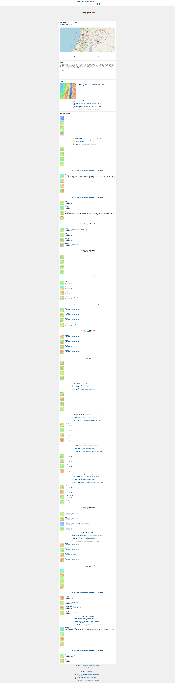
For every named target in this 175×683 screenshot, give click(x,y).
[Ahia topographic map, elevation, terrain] (62, 409)
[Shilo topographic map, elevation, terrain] (62, 603)
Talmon (66, 318)
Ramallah (75, 324)
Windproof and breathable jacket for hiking (90, 448)
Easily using (88, 56)
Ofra (65, 371)
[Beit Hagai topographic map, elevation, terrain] (62, 576)
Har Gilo (66, 340)
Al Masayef (67, 291)
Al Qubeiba (67, 397)
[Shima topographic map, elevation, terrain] (62, 514)
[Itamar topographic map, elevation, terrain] (62, 430)
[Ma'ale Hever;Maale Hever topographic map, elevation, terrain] (62, 497)
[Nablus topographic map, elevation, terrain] (62, 213)
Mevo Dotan (67, 265)
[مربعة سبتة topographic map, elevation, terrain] (62, 555)
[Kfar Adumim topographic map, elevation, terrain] (62, 315)
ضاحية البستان (67, 392)
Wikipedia (61, 70)
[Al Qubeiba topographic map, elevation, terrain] (62, 399)
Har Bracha (67, 335)
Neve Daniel (67, 184)
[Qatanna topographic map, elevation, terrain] (62, 363)
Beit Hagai (67, 574)
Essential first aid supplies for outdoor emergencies (87, 389)
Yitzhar (66, 296)
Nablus (66, 211)
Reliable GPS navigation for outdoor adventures (92, 140)
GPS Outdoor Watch (78, 106)
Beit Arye (66, 308)
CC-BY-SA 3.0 (66, 70)
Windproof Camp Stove (79, 103)
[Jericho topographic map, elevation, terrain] (62, 118)
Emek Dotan (67, 216)
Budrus (66, 345)
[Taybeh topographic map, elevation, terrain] (62, 128)
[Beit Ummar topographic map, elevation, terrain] (62, 598)
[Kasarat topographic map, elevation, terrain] (62, 466)
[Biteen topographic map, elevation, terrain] (62, 471)
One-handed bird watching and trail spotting (90, 538)
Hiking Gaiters (78, 445)
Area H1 (72, 554)
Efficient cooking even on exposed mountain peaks (93, 103)
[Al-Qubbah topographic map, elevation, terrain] (62, 502)
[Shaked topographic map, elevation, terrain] (62, 440)
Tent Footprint (77, 386)
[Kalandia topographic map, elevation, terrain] (62, 159)
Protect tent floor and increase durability (87, 386)
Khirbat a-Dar (67, 402)
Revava (66, 459)
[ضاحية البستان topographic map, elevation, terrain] (62, 394)
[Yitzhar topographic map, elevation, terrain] (62, 298)
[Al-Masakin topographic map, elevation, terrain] (62, 613)
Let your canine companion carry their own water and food (92, 451)
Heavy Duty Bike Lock (79, 141)
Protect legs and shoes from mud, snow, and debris (90, 445)
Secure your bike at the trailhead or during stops (92, 141)
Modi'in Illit (67, 255)
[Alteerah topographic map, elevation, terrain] (62, 325)
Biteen (66, 469)
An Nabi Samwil (68, 147)
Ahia (65, 407)
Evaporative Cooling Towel (81, 619)
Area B (72, 239)
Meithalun (67, 627)
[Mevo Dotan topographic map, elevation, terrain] (62, 267)
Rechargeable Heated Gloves (79, 535)
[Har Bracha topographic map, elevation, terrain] (62, 337)
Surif (66, 189)
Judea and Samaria (74, 229)
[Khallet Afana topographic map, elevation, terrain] (62, 425)
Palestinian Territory (68, 175)
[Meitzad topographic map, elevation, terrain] (62, 545)
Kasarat (66, 464)
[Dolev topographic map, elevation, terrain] (62, 368)
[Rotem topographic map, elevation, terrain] (62, 524)
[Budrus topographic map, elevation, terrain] (62, 347)
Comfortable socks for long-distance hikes (89, 388)
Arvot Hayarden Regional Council (84, 523)
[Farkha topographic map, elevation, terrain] (62, 262)
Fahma (66, 632)
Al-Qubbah (67, 500)
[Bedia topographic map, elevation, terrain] (62, 661)
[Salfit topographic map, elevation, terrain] (62, 154)
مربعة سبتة (67, 553)
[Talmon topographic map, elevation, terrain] (62, 320)
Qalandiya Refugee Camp (69, 606)
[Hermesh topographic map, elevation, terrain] (62, 435)
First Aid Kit (76, 389)
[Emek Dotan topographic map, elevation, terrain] (62, 218)
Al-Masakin (67, 611)
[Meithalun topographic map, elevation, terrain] (62, 629)
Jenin (66, 286)
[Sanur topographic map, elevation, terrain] (62, 176)
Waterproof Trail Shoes (79, 107)
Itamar (66, 428)
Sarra (66, 654)
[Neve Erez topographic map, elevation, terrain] (62, 352)
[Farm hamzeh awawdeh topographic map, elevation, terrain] (62, 644)
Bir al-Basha (67, 569)
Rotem (66, 522)
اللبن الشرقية (67, 579)
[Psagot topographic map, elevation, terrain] (62, 492)
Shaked (66, 438)
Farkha (66, 260)
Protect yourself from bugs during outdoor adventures (90, 383)
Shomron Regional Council (83, 229)
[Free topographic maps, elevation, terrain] (60, 24)
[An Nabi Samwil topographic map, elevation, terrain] (62, 149)
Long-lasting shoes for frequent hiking (90, 416)
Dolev (66, 366)
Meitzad (66, 543)
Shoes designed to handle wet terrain (91, 107)
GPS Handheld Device (79, 140)
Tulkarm (66, 206)
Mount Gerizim (68, 131)
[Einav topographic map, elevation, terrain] (62, 456)
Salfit (66, 152)
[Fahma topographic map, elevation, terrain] (62, 634)
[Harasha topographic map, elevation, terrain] (62, 378)
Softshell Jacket (78, 448)
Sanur (66, 174)
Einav (66, 454)
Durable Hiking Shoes (78, 416)
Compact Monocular (78, 538)
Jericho (66, 116)
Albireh (75, 292)
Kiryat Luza (67, 238)
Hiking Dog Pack (78, 451)
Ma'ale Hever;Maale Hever (70, 495)
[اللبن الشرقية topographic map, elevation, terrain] (62, 581)
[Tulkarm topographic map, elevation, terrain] (62, 208)
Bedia (66, 659)
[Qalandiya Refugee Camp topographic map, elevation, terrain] (62, 608)
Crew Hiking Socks (78, 388)
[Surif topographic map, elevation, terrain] (62, 191)
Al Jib (66, 162)
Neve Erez (67, 350)
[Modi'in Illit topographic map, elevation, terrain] (62, 257)
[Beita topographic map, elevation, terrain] (62, 529)
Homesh (66, 228)
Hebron (75, 554)
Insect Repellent (77, 383)
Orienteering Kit (77, 144)
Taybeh (66, 126)
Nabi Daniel (67, 179)
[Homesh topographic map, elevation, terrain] (62, 230)
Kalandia (66, 157)
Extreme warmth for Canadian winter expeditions (95, 535)
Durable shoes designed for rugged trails (88, 419)
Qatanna (66, 361)
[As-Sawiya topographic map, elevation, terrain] (62, 283)
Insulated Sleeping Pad (79, 385)
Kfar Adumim (67, 313)
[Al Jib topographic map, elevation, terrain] (62, 164)
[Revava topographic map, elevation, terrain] (62, 461)
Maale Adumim (82, 465)
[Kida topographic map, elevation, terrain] (62, 560)
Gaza (72, 501)
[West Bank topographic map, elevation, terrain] (68, 91)
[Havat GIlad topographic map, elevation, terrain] (62, 123)
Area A (72, 175)
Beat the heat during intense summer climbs (94, 619)
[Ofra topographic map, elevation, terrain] (62, 373)
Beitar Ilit (81, 424)
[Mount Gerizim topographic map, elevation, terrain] (62, 133)
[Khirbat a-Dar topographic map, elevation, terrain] (62, 404)
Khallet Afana (67, 423)
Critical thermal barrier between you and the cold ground (94, 385)
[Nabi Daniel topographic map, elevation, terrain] (62, 181)
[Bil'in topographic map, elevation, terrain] (62, 272)
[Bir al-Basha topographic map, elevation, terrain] (62, 571)
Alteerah (66, 323)
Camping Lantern (78, 104)
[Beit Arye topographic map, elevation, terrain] (62, 310)
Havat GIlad (67, 121)
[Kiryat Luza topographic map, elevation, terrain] (62, 240)
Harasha (66, 376)
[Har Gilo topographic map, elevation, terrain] (62, 342)
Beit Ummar (67, 596)
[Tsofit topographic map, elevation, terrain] (62, 519)
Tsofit (66, 517)
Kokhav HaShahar (68, 584)
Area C (78, 229)
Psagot (66, 490)
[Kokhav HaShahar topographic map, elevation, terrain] (62, 586)
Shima (66, 512)
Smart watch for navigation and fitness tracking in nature (93, 106)
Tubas (66, 201)
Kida (65, 558)
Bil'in (66, 270)
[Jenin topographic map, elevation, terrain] (62, 288)
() (92, 84)
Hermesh (66, 433)
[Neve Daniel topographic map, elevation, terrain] (62, 186)
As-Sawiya (67, 281)
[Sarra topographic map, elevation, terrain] (62, 656)
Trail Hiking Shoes (78, 101)
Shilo (66, 601)
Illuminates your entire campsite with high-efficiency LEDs (92, 104)
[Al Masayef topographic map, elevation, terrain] (62, 293)
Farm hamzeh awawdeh (69, 642)
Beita (66, 527)
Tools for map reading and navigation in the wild (89, 144)
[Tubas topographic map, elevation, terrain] (62, 203)
